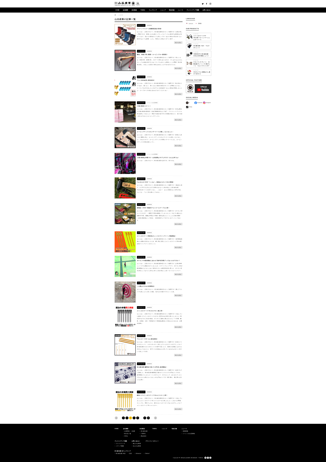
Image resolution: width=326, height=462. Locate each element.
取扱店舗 (171, 10)
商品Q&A (143, 436)
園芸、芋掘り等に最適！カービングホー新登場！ (152, 54)
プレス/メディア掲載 (193, 10)
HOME (117, 10)
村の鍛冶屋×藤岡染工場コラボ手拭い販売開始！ (152, 367)
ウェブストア (153, 10)
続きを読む (178, 42)
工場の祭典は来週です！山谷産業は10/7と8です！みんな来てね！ (158, 157)
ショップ (163, 10)
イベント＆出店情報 (152, 102)
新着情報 (149, 25)
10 (145, 418)
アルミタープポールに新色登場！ (147, 339)
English (191, 23)
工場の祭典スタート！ (144, 106)
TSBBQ (142, 10)
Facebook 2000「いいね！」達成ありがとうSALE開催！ (155, 182)
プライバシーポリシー (152, 441)
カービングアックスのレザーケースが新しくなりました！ (155, 132)
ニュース (180, 10)
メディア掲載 (120, 446)
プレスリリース (120, 443)
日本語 (200, 23)
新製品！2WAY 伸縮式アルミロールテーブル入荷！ (153, 208)
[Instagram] (210, 4)
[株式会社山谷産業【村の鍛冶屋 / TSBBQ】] (127, 4)
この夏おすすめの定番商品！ (146, 286)
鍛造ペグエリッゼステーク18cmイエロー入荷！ (152, 395)
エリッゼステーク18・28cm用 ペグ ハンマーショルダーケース (201, 37)
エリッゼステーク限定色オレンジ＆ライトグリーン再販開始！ (156, 236)
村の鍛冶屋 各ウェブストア (123, 451)
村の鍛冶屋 (195, 33)
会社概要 (125, 10)
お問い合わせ (207, 10)
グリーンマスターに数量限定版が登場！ (149, 28)
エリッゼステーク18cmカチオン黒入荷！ (150, 311)
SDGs (126, 436)
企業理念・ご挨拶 (129, 431)
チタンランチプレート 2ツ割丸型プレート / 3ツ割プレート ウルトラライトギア (201, 63)
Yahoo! (147, 453)
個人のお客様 (137, 443)
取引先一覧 (127, 433)
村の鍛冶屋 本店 (121, 453)
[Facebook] (206, 4)
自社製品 (134, 10)
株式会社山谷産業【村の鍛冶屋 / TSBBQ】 (192, 457)
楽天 (130, 453)
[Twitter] (203, 4)
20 (148, 418)
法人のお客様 (137, 446)
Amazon (138, 453)
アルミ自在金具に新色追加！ (146, 80)
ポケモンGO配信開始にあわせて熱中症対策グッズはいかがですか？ (158, 260)
